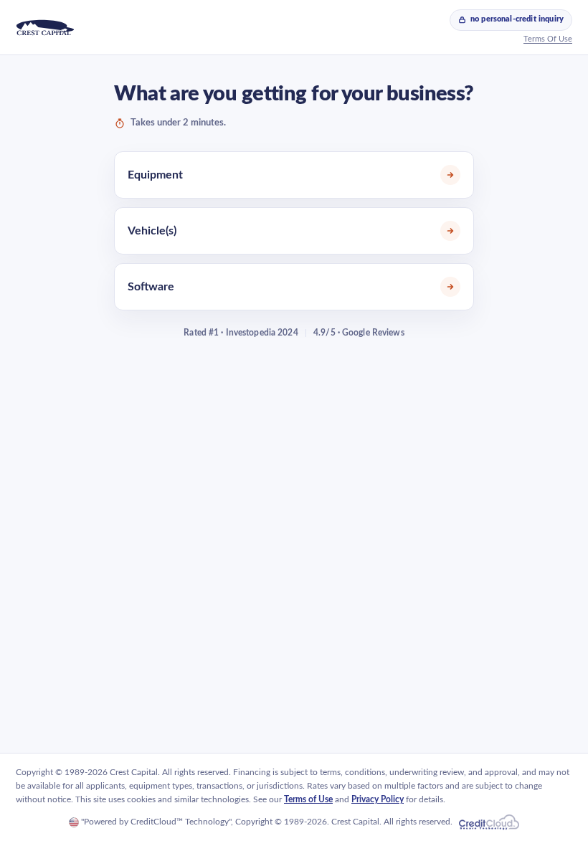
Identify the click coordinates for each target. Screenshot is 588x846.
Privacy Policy (377, 800)
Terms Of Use (547, 39)
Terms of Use (308, 800)
